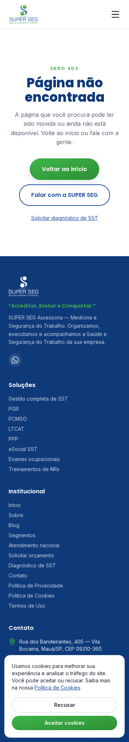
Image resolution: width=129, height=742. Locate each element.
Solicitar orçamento (31, 555)
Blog (14, 525)
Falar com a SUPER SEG (64, 195)
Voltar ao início (64, 169)
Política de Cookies (31, 596)
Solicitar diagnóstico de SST (64, 218)
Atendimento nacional (34, 545)
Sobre (16, 515)
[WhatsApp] (15, 360)
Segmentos (22, 535)
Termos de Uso (27, 606)
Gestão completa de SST (38, 399)
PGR (14, 409)
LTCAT (16, 429)
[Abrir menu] (115, 14)
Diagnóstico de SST (32, 565)
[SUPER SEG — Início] (23, 14)
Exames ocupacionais (34, 459)
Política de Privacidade (36, 585)
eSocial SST (23, 449)
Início (15, 505)
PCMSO (18, 419)
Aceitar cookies (65, 723)
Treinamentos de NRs (34, 469)
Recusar (64, 705)
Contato (18, 575)
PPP (13, 439)
